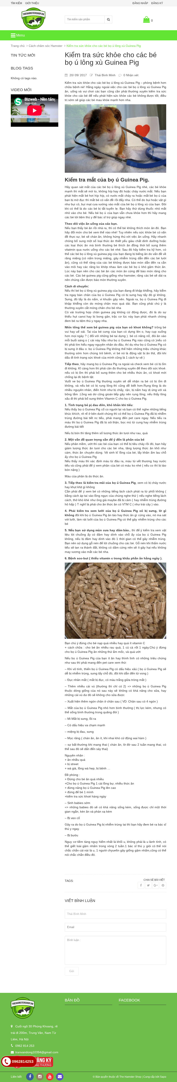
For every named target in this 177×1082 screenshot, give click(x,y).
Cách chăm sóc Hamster (45, 45)
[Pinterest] (163, 885)
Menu (20, 35)
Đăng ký (157, 3)
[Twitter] (148, 885)
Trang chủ (18, 45)
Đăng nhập (140, 3)
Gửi (71, 971)
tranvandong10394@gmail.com (36, 1052)
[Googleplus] (155, 885)
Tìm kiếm (16, 3)
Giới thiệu (32, 3)
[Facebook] (141, 885)
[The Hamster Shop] (34, 1008)
